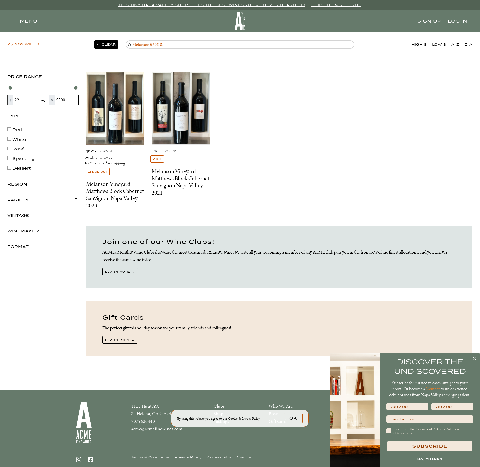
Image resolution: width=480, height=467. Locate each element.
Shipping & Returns (337, 5)
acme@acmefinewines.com (156, 429)
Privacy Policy (188, 457)
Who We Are (281, 406)
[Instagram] (79, 460)
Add (158, 159)
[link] (244, 418)
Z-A (469, 44)
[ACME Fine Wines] (102, 423)
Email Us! (97, 172)
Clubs (219, 406)
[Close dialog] (475, 359)
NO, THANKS (430, 459)
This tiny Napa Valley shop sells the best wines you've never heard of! (211, 5)
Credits (244, 457)
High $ (419, 44)
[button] (25, 21)
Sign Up (430, 21)
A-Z (456, 44)
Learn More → (120, 272)
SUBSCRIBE (430, 446)
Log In (458, 21)
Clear (107, 44)
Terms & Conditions (150, 457)
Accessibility (219, 457)
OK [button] (293, 418)
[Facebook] (91, 460)
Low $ (439, 44)
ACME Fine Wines (240, 21)
